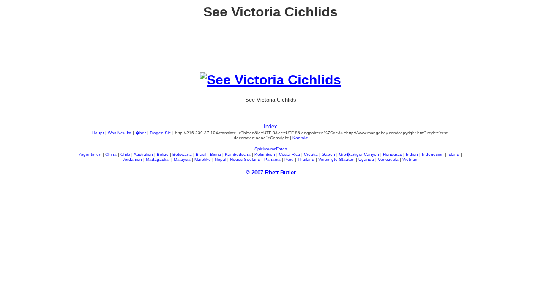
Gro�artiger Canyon (359, 154)
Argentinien (90, 154)
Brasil (201, 154)
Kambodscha (238, 154)
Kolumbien (264, 154)
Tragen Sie (160, 132)
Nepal (220, 159)
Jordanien (132, 159)
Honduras (392, 154)
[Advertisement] (270, 53)
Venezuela (388, 159)
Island (453, 154)
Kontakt (300, 138)
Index (270, 126)
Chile (125, 154)
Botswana (182, 154)
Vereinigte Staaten (336, 159)
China (111, 154)
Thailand (306, 159)
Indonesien (433, 154)
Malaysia (182, 159)
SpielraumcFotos (270, 149)
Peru (289, 159)
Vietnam (410, 159)
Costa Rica (289, 154)
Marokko (202, 159)
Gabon (328, 154)
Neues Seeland (245, 159)
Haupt (98, 132)
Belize (163, 154)
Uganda (366, 159)
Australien (143, 154)
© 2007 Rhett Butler (271, 172)
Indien (412, 154)
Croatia (311, 154)
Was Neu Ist (119, 132)
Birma (215, 154)
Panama (272, 159)
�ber (140, 132)
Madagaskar (158, 159)
